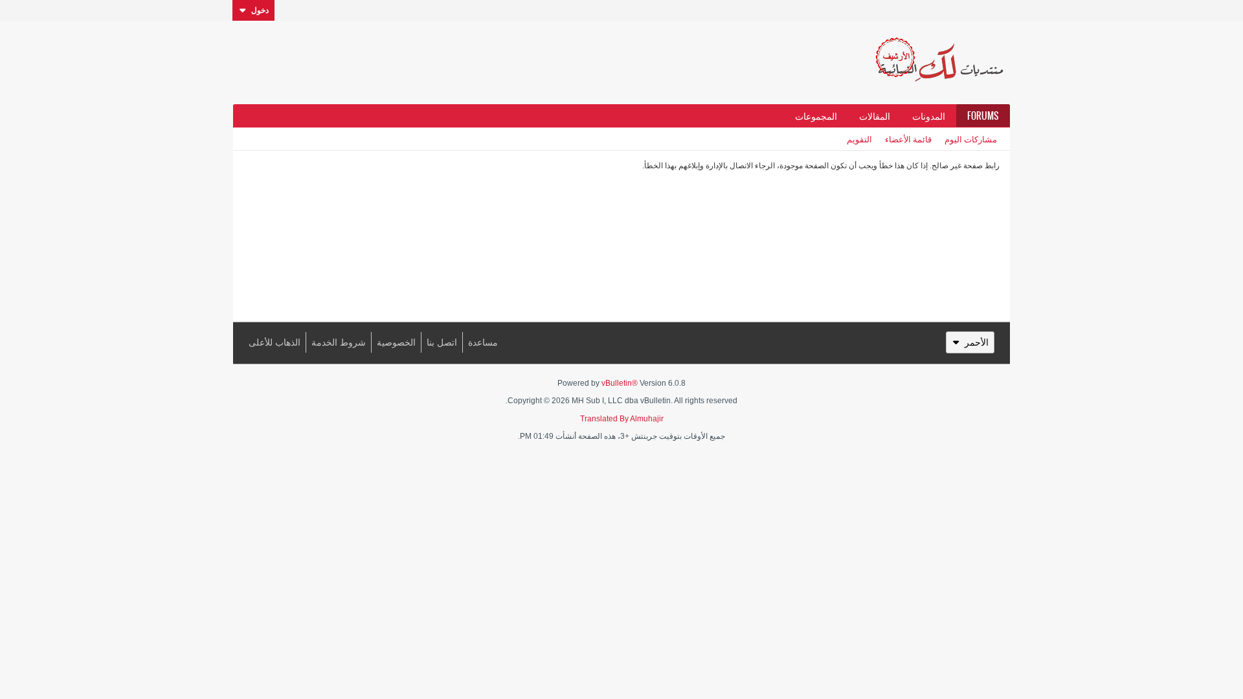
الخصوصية (396, 342)
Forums (983, 116)
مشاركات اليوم (971, 139)
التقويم (859, 139)
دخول (260, 10)
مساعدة (483, 342)
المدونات (928, 116)
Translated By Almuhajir (622, 418)
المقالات (874, 116)
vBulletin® (619, 383)
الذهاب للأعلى (274, 342)
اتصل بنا (442, 342)
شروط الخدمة (338, 342)
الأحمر (977, 342)
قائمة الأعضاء (908, 139)
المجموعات (816, 116)
